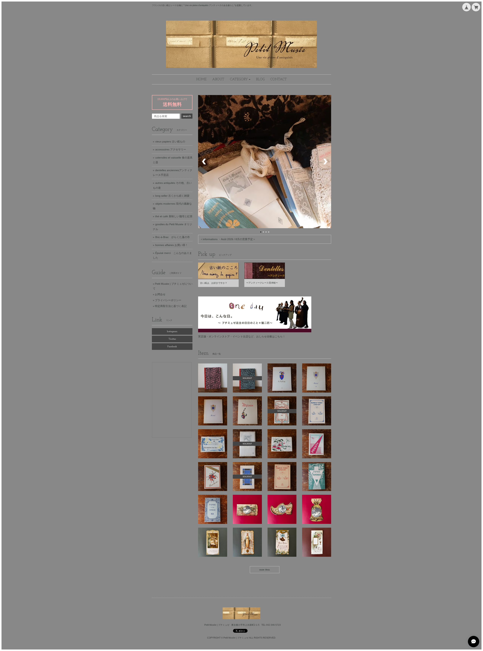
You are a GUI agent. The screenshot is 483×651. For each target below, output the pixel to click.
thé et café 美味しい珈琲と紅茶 (173, 216)
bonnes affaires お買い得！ (171, 245)
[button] (240, 79)
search (187, 116)
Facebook (172, 346)
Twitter (172, 339)
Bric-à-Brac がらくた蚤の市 (172, 237)
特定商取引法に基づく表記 (171, 306)
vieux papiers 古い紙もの (170, 141)
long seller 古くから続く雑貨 (172, 195)
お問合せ (160, 294)
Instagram (172, 331)
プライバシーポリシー (168, 300)
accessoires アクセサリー (170, 149)
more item (264, 569)
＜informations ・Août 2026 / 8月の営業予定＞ (227, 239)
